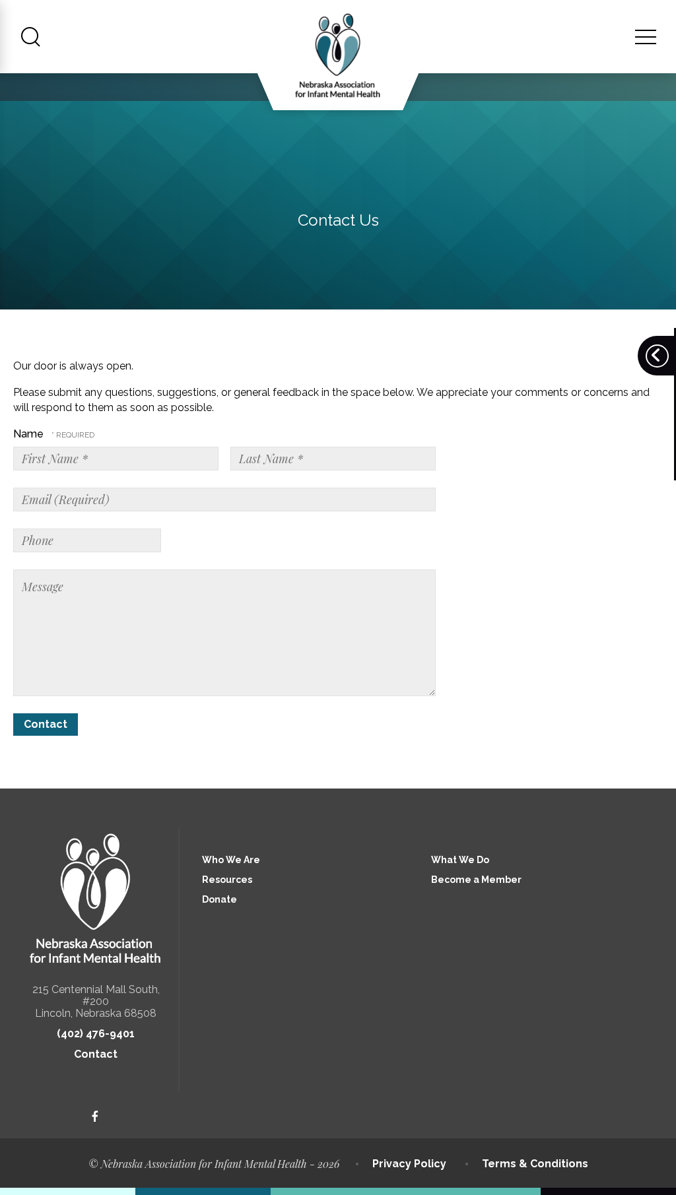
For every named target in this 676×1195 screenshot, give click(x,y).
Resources (227, 879)
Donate (219, 899)
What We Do (460, 860)
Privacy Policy (409, 1163)
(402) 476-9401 (96, 1033)
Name (29, 434)
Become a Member (476, 879)
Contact (96, 1054)
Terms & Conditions (535, 1163)
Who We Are (231, 860)
